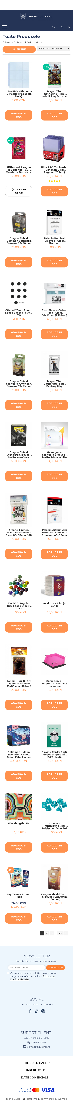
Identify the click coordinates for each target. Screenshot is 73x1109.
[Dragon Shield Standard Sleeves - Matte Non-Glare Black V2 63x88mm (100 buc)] (18, 435)
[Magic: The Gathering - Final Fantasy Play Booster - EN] (54, 364)
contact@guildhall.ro (38, 1046)
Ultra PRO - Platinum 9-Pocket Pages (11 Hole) (19, 94)
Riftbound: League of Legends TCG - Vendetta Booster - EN (18, 170)
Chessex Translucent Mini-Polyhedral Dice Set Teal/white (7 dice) (54, 826)
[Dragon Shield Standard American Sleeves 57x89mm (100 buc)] (18, 364)
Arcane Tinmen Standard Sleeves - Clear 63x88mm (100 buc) (19, 532)
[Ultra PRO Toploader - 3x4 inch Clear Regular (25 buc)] (54, 148)
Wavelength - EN (19, 823)
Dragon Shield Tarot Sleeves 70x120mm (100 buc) (54, 897)
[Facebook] (30, 1011)
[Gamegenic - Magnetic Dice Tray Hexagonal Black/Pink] (54, 661)
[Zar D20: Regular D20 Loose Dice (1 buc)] (18, 585)
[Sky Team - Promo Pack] (18, 878)
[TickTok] (37, 1011)
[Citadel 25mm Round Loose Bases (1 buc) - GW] (18, 293)
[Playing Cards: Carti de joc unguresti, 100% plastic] (54, 735)
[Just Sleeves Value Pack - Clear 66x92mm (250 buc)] (54, 293)
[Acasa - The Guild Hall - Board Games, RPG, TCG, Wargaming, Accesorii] (36, 16)
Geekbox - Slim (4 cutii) (54, 604)
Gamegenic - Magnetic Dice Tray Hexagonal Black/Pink (54, 683)
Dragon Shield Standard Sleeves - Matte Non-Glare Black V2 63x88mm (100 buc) (18, 454)
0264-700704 (38, 1042)
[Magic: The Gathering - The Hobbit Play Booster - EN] (54, 74)
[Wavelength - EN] (18, 806)
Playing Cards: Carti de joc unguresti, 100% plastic (54, 754)
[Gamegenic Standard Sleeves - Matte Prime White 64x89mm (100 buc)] (54, 435)
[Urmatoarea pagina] (65, 933)
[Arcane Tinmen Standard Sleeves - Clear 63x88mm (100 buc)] (18, 510)
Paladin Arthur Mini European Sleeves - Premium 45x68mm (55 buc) (54, 532)
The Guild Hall (35, 1063)
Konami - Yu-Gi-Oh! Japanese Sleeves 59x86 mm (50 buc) (18, 683)
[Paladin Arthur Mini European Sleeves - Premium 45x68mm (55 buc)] (54, 510)
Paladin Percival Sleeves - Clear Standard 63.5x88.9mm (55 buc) (54, 241)
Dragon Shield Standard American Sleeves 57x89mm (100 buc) (18, 383)
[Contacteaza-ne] (53, 27)
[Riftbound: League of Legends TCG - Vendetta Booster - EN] (18, 148)
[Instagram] (43, 1011)
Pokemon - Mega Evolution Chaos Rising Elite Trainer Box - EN (19, 754)
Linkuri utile (35, 1070)
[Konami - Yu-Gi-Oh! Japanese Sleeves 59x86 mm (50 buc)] (18, 661)
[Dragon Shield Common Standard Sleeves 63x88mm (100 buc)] (18, 221)
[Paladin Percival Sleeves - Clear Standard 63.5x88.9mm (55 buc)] (54, 221)
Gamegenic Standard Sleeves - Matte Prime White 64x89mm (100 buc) (54, 454)
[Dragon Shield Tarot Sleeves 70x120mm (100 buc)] (54, 878)
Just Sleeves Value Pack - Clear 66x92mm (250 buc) (54, 312)
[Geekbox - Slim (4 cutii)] (54, 585)
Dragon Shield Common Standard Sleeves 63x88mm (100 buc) (18, 241)
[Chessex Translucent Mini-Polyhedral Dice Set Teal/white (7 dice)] (54, 806)
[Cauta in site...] (69, 27)
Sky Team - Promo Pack (18, 895)
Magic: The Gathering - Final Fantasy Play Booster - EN (54, 383)
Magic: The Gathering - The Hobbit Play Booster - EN (54, 94)
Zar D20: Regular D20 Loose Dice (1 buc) (18, 606)
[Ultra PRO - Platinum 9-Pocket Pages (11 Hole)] (18, 74)
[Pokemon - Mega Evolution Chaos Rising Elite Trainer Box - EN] (18, 735)
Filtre (20, 49)
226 (60, 933)
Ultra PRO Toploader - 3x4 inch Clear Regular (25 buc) (54, 170)
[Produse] (5, 27)
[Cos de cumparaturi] (61, 27)
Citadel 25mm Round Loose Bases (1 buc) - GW (18, 312)
